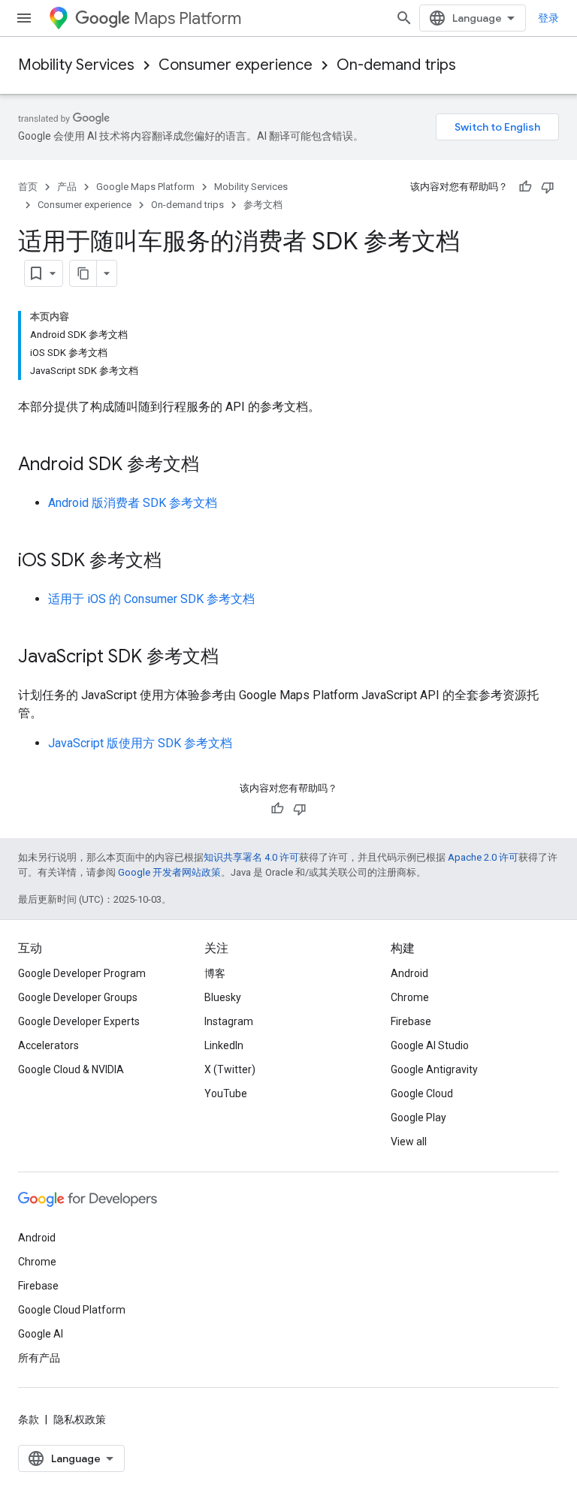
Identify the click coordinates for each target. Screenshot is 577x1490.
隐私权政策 (79, 1419)
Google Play (418, 1117)
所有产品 (39, 1358)
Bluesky (222, 997)
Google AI (40, 1334)
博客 (214, 973)
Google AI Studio (430, 1045)
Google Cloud (422, 1093)
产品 (67, 186)
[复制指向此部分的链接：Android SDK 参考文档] (214, 466)
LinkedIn (223, 1045)
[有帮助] (525, 187)
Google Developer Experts (79, 1021)
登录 (548, 18)
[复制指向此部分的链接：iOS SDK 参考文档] (177, 562)
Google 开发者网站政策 (169, 872)
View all (409, 1142)
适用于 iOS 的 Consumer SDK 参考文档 (151, 599)
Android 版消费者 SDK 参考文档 (132, 503)
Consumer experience (236, 65)
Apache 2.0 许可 (483, 857)
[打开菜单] (24, 18)
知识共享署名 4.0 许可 (251, 857)
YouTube (225, 1093)
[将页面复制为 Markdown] (83, 273)
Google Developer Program (82, 973)
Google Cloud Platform (71, 1310)
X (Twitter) (229, 1069)
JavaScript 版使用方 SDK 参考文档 (140, 743)
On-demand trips (396, 65)
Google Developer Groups (77, 997)
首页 (28, 186)
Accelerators (48, 1045)
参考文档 (262, 204)
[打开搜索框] (404, 18)
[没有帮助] (547, 187)
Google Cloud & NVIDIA (71, 1069)
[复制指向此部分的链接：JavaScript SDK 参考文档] (234, 658)
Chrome (410, 997)
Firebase (411, 1021)
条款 (28, 1419)
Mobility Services (76, 65)
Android (409, 973)
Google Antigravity (434, 1069)
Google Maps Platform (145, 186)
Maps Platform (187, 18)
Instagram (228, 1021)
